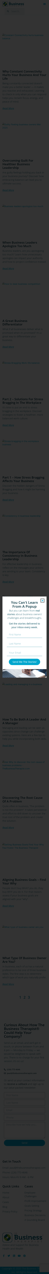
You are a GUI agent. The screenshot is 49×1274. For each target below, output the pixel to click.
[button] (42, 600)
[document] (24, 637)
